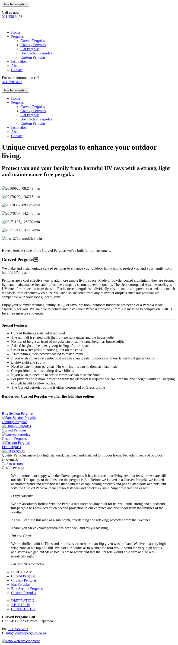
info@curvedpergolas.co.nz (26, 633)
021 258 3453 (12, 17)
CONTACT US (23, 609)
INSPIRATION (22, 601)
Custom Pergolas (32, 57)
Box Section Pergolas (36, 53)
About (15, 66)
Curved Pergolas (32, 41)
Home (15, 32)
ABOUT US (20, 605)
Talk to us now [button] (13, 464)
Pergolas (17, 36)
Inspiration (19, 61)
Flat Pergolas (29, 49)
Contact (16, 70)
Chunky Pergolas (33, 45)
